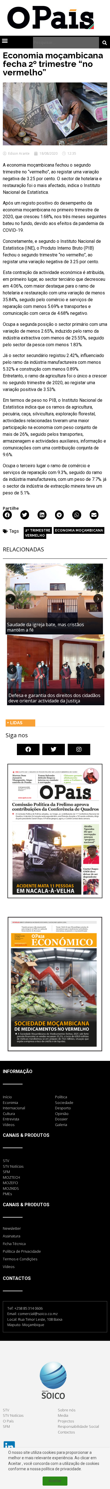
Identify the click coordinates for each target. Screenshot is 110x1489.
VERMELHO (35, 536)
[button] (4, 40)
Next (98, 599)
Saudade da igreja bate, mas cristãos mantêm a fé (45, 627)
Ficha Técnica (14, 1243)
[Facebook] (28, 749)
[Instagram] (79, 749)
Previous (10, 599)
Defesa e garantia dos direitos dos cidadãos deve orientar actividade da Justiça (54, 698)
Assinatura (11, 1236)
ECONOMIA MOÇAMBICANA (79, 530)
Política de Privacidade (22, 1251)
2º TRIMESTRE (37, 530)
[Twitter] (53, 749)
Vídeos (8, 1266)
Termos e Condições (20, 1258)
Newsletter (12, 1228)
